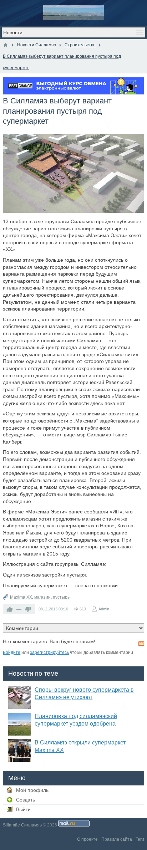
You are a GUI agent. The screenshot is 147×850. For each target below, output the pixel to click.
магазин (42, 597)
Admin (103, 609)
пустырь (61, 597)
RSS (141, 643)
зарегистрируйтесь (49, 652)
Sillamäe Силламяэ (22, 825)
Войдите (11, 652)
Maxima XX (21, 597)
